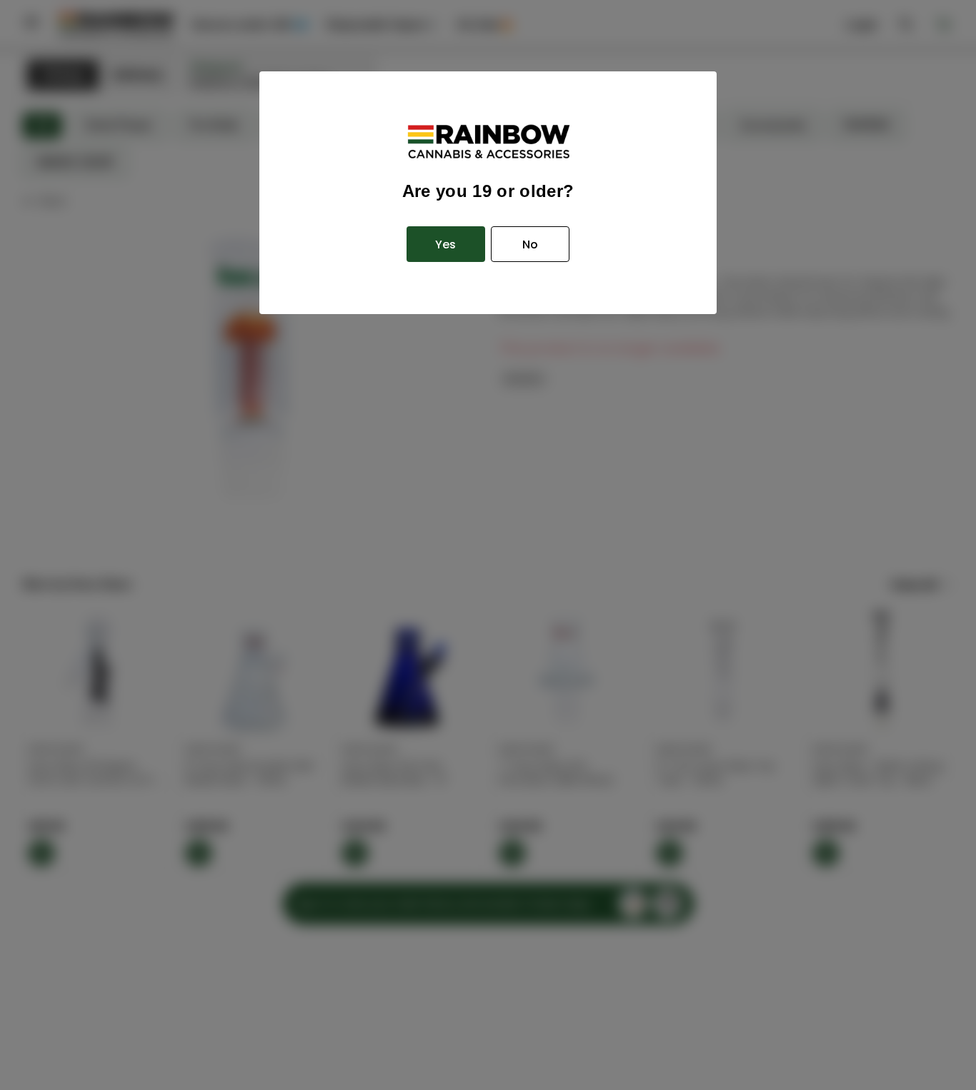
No (530, 244)
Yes (445, 244)
